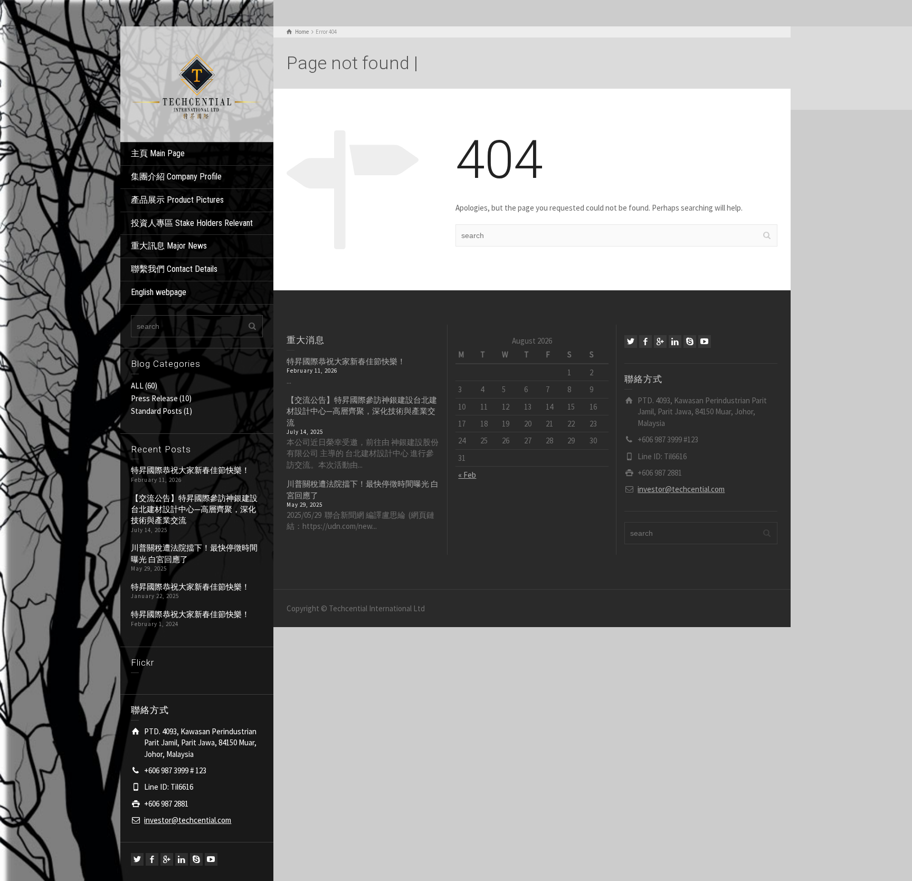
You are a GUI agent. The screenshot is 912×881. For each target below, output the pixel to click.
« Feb (467, 475)
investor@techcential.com (187, 820)
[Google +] (166, 859)
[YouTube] (211, 859)
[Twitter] (137, 859)
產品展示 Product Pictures (177, 200)
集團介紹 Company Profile (176, 177)
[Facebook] (152, 859)
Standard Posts (156, 411)
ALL (137, 386)
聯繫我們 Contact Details (174, 269)
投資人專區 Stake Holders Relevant (192, 223)
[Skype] (196, 859)
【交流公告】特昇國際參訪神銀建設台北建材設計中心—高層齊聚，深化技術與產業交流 (194, 509)
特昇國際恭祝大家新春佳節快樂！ (190, 470)
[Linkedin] (181, 859)
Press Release (154, 398)
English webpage (158, 292)
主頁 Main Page (158, 153)
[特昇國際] (197, 83)
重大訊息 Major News (169, 246)
